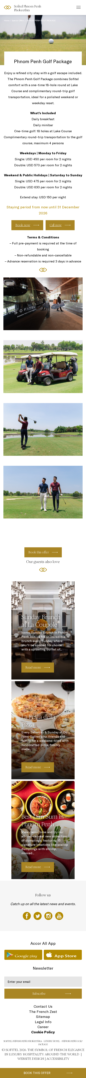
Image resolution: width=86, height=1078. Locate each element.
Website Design (30, 1059)
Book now (22, 225)
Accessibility (57, 1059)
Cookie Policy (43, 1032)
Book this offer (37, 1073)
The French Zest (43, 1011)
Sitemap (43, 1016)
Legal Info (43, 1022)
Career (43, 1027)
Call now (56, 225)
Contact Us (43, 1006)
